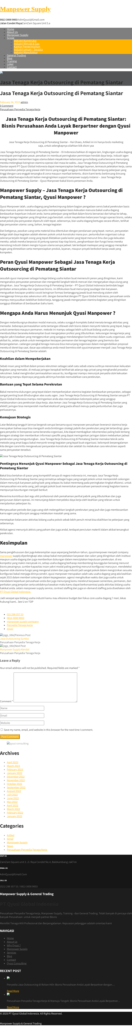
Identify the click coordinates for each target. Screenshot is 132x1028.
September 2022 (16, 787)
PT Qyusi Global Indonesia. (15, 592)
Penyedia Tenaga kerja (20, 625)
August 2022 (14, 791)
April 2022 (12, 805)
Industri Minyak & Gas (26, 44)
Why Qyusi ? (14, 945)
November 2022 (16, 780)
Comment (6, 701)
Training (12, 61)
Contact (12, 67)
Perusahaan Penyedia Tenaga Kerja (20, 109)
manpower (6, 556)
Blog (9, 58)
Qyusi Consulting (16, 963)
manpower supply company (23, 621)
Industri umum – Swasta (28, 49)
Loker (10, 64)
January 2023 (14, 773)
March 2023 (13, 766)
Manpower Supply (25, 9)
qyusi (10, 629)
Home (10, 29)
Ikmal (10, 839)
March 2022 (13, 809)
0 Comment (6, 106)
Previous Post (15, 636)
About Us (12, 32)
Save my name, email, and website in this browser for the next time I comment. (48, 730)
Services (11, 952)
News (10, 846)
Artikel (10, 835)
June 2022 (13, 798)
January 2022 (14, 816)
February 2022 (15, 812)
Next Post (14, 647)
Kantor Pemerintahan (27, 46)
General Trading (16, 55)
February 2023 (15, 769)
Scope (10, 38)
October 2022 (14, 784)
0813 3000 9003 (15, 618)
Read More (13, 991)
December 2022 (16, 776)
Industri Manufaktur (26, 52)
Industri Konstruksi (25, 41)
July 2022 (12, 794)
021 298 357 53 (15, 614)
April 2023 (12, 762)
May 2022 (12, 802)
